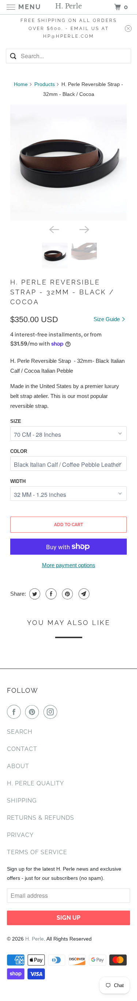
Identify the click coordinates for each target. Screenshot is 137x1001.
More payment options (68, 565)
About (18, 766)
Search (20, 731)
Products (44, 84)
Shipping (22, 800)
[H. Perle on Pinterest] (33, 712)
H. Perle (34, 939)
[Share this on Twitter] (33, 593)
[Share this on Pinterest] (66, 593)
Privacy (20, 834)
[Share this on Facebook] (50, 593)
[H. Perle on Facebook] (15, 712)
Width (18, 481)
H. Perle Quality (35, 783)
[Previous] (53, 229)
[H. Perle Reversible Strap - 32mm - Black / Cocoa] (68, 162)
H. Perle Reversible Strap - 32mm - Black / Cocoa (62, 292)
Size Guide (107, 319)
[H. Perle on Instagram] (51, 712)
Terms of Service (37, 852)
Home (21, 84)
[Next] (84, 229)
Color (18, 451)
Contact (22, 748)
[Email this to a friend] (83, 593)
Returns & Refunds (40, 817)
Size (15, 421)
